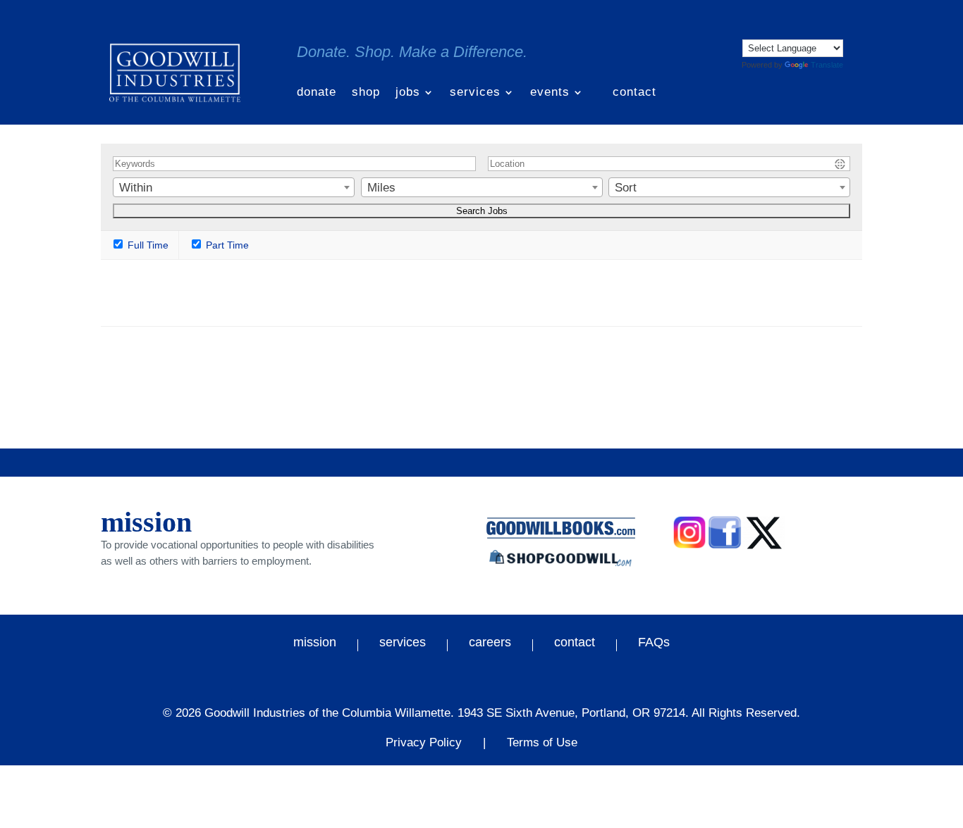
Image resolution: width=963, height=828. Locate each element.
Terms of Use (542, 742)
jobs (407, 93)
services (475, 93)
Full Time (146, 245)
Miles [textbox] (381, 187)
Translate (827, 65)
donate (316, 93)
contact (634, 93)
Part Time (226, 245)
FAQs (654, 644)
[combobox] (234, 187)
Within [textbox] (135, 187)
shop (366, 93)
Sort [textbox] (626, 187)
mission (314, 644)
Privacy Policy (424, 742)
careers (490, 644)
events (550, 93)
